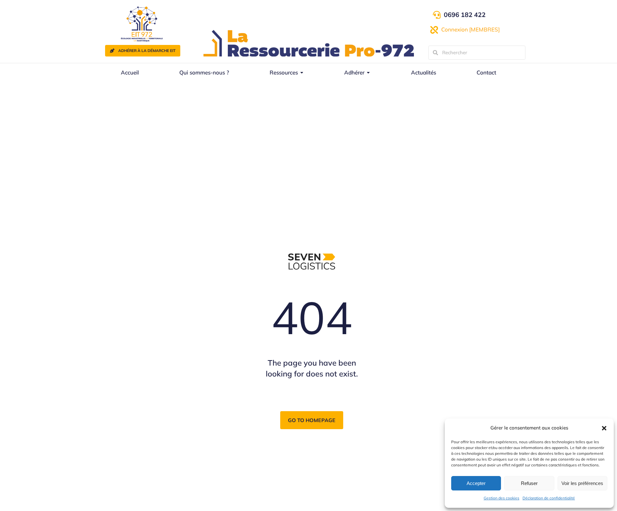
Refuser (529, 483)
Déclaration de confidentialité (549, 498)
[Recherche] (435, 52)
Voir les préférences (582, 483)
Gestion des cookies (501, 498)
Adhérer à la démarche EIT (146, 50)
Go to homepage (311, 420)
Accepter (476, 483)
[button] (604, 428)
